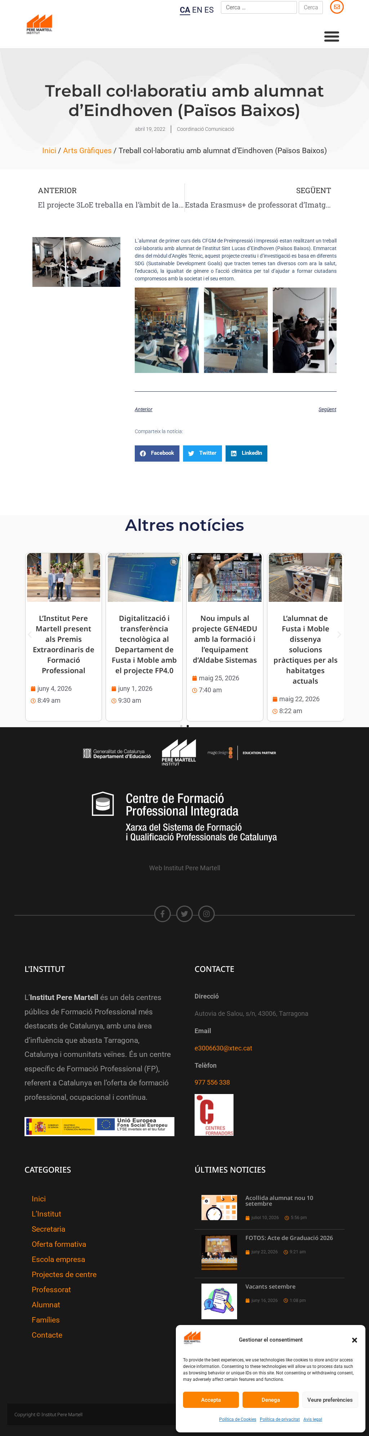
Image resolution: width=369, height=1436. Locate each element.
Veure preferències (330, 1400)
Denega (271, 1400)
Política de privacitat (280, 1419)
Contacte (47, 1335)
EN (197, 9)
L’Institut (46, 1214)
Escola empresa (58, 1259)
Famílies (46, 1320)
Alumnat (46, 1305)
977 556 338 (212, 1082)
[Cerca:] (259, 7)
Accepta (211, 1400)
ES (209, 9)
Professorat (51, 1289)
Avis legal (312, 1419)
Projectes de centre (64, 1274)
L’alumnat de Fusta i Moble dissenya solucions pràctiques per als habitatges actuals (306, 649)
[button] (354, 1340)
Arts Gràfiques (87, 150)
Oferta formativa (59, 1244)
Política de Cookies (237, 1419)
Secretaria (48, 1229)
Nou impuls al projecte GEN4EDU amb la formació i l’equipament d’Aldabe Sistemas (224, 639)
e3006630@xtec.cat (223, 1048)
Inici (49, 150)
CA (185, 9)
